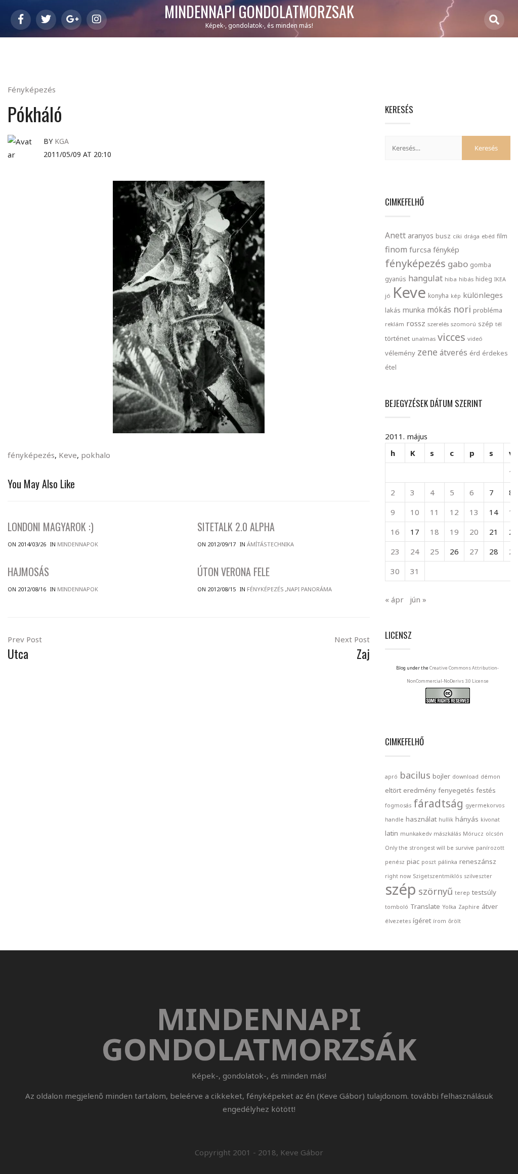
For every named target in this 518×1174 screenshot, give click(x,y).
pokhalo (95, 455)
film (502, 236)
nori (462, 309)
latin (391, 833)
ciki (457, 236)
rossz (415, 323)
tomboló (396, 906)
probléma (487, 310)
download (465, 776)
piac (413, 861)
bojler (441, 776)
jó (388, 295)
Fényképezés (32, 89)
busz (443, 236)
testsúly (484, 892)
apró (391, 776)
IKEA (500, 279)
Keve (68, 455)
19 (454, 532)
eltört (393, 790)
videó (475, 338)
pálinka (447, 861)
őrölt (454, 921)
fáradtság (438, 803)
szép (485, 323)
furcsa (420, 249)
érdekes (495, 353)
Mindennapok (77, 544)
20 (474, 532)
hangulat (425, 278)
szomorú (463, 324)
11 (434, 512)
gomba (480, 265)
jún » (418, 599)
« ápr (394, 599)
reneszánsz (477, 861)
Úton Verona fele (233, 571)
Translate (425, 906)
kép (456, 295)
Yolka (449, 906)
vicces (451, 337)
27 (474, 551)
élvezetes (398, 921)
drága (472, 236)
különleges (483, 295)
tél (498, 324)
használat (421, 819)
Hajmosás (28, 571)
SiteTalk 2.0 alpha (236, 526)
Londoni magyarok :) (51, 526)
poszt (428, 861)
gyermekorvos (484, 805)
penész (395, 861)
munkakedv (415, 833)
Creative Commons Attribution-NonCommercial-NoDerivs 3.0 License (453, 674)
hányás (467, 819)
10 (414, 512)
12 (454, 512)
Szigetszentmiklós (437, 876)
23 (395, 551)
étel (391, 367)
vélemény (400, 353)
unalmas (424, 338)
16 (395, 532)
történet (397, 338)
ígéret (422, 920)
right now (398, 876)
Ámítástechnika (270, 544)
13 (474, 512)
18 (434, 532)
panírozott (490, 847)
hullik (446, 819)
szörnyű (435, 891)
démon (490, 776)
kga (62, 141)
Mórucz (473, 833)
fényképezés (31, 455)
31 (414, 571)
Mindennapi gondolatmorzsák (259, 12)
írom (439, 921)
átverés (453, 352)
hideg (484, 279)
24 (414, 551)
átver (490, 906)
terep (462, 892)
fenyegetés (456, 790)
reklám (394, 324)
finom (396, 249)
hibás (466, 279)
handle (394, 819)
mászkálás (447, 833)
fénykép (446, 249)
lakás (393, 310)
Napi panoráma (309, 589)
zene (427, 352)
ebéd (488, 236)
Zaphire (469, 906)
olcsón (494, 833)
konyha (438, 295)
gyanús (395, 279)
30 (395, 571)
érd (474, 353)
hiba (451, 279)
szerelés (438, 324)
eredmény (419, 790)
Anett (395, 235)
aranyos (421, 235)
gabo (458, 264)
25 (434, 551)
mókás (439, 309)
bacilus (415, 775)
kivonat (490, 819)
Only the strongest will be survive (429, 847)
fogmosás (398, 805)
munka (414, 310)
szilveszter (478, 876)
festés (486, 790)
